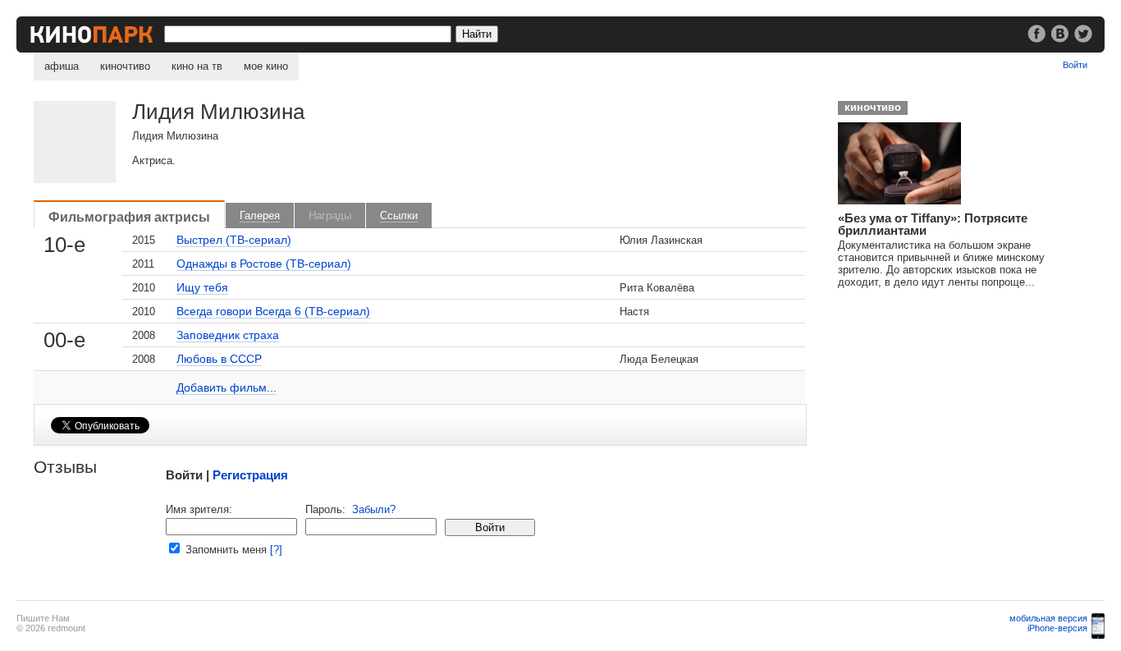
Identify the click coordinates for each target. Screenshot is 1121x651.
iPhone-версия (1057, 628)
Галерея (260, 215)
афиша (61, 66)
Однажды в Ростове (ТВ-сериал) (263, 263)
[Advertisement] (953, 403)
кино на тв (197, 66)
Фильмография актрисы (129, 216)
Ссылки (399, 215)
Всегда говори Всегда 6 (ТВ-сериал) (273, 311)
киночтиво (125, 66)
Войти (1075, 65)
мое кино (266, 66)
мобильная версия (1048, 618)
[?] (276, 549)
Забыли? (374, 509)
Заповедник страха (227, 335)
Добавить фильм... (226, 387)
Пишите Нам (43, 618)
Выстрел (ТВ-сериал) (233, 239)
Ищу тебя (202, 287)
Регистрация (250, 475)
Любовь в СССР (219, 358)
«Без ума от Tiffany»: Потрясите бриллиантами (932, 224)
